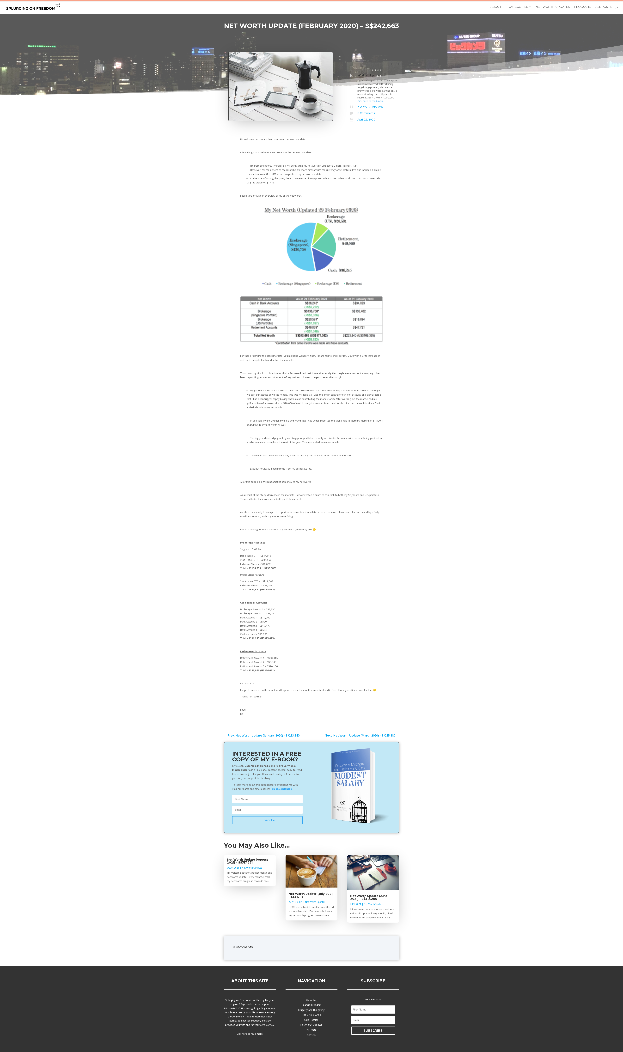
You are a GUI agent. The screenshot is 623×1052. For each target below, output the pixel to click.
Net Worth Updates (553, 7)
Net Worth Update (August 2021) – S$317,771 (247, 861)
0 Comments (366, 113)
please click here (282, 788)
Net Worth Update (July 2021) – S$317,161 (311, 895)
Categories (518, 7)
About (495, 7)
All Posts (603, 7)
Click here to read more (370, 101)
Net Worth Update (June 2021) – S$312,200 (369, 897)
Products (582, 7)
